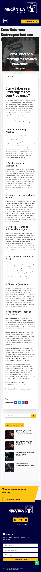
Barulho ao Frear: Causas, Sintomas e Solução (23, 431)
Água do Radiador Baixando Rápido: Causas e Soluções (24, 442)
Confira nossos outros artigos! (22, 385)
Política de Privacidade (20, 524)
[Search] (33, 416)
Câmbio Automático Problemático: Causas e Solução (25, 464)
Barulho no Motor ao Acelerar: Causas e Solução (25, 453)
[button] (5, 21)
